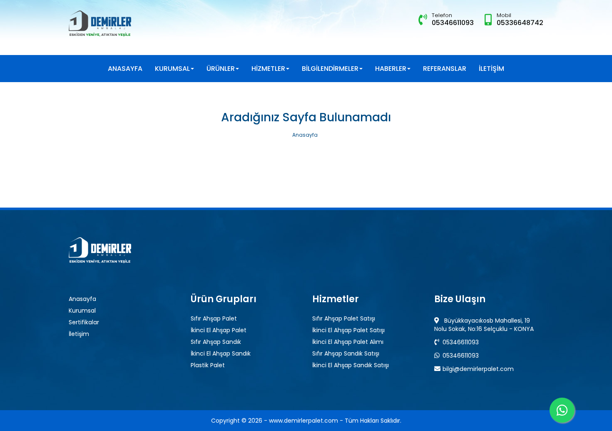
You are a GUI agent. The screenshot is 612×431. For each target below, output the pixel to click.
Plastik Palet (208, 365)
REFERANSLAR (444, 68)
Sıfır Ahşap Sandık (216, 342)
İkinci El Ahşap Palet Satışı (348, 330)
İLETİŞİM (491, 68)
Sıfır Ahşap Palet (214, 318)
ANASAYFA (125, 68)
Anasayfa (305, 135)
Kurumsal (82, 310)
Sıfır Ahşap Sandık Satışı (345, 353)
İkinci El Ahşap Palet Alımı (347, 342)
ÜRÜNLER (220, 68)
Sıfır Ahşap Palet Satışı (343, 318)
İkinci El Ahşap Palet (218, 330)
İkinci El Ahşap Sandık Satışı (350, 365)
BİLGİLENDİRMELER (330, 68)
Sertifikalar (84, 322)
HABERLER (390, 68)
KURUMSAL (172, 68)
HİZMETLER (268, 68)
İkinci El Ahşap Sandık (221, 353)
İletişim (79, 334)
